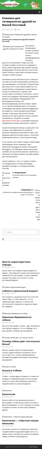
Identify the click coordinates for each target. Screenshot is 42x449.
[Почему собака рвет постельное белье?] (18, 338)
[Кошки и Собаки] (9, 367)
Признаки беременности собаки (16, 318)
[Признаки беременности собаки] (14, 313)
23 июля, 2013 (8, 29)
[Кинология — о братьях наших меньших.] (17, 417)
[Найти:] (21, 232)
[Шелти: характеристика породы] (21, 258)
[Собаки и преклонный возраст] (14, 287)
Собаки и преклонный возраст (20, 290)
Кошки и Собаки (12, 370)
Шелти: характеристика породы (16, 263)
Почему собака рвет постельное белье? (21, 343)
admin (18, 29)
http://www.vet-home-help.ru (12, 121)
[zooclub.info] (21, 8)
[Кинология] (7, 390)
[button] (39, 11)
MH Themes (33, 447)
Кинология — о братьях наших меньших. (20, 422)
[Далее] (15, 280)
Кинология (8, 394)
